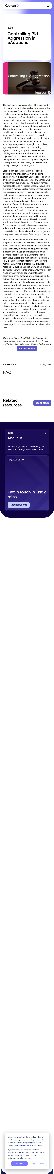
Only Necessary (38, 1163)
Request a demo (27, 349)
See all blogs (42, 403)
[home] (12, 5)
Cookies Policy (25, 1145)
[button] (48, 5)
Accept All (19, 1163)
